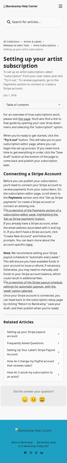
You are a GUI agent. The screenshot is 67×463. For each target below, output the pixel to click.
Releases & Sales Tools (16, 45)
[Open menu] (60, 6)
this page (24, 119)
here (29, 244)
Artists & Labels (33, 41)
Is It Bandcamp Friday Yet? (33, 446)
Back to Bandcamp (22, 442)
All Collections (11, 41)
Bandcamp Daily (46, 442)
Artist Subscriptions (44, 45)
